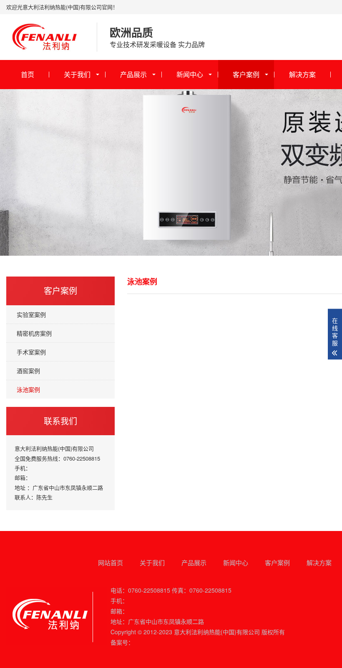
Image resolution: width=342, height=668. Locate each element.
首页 (27, 74)
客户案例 (246, 74)
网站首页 (110, 562)
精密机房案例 (34, 333)
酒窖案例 (28, 370)
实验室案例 (31, 314)
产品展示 (133, 74)
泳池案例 (28, 389)
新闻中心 (189, 74)
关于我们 (77, 74)
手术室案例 (31, 352)
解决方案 (302, 74)
